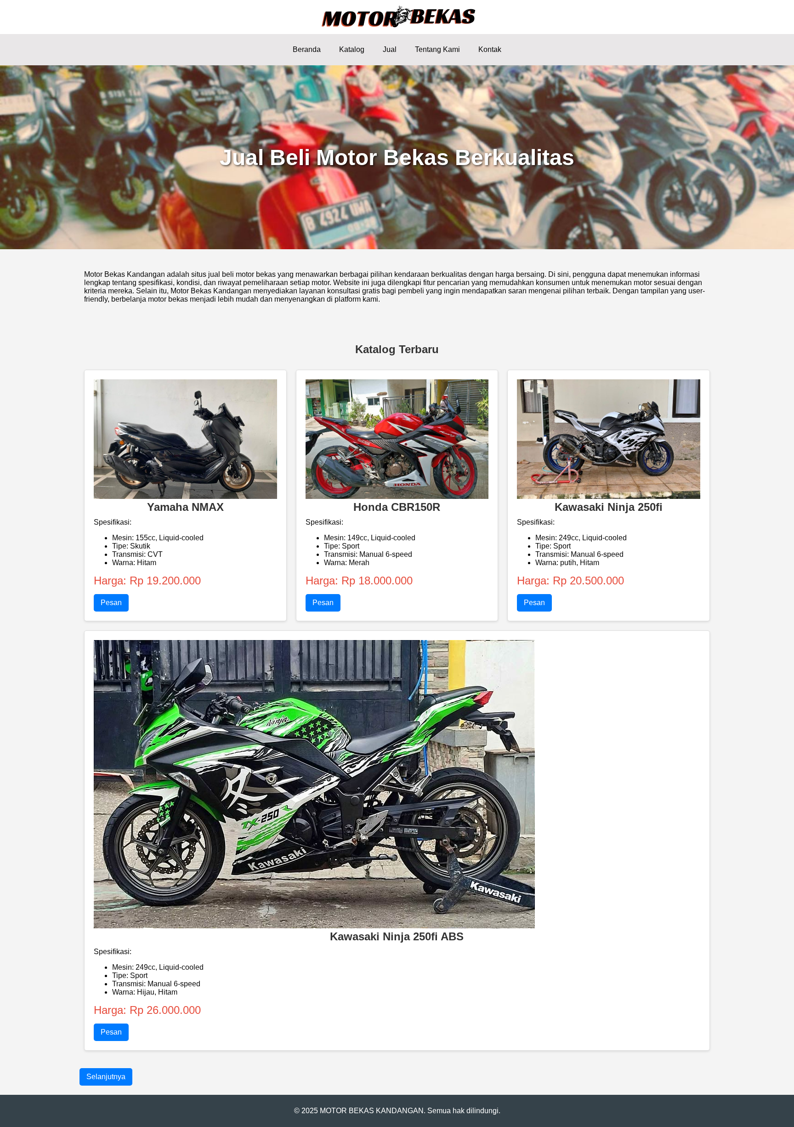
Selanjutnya (105, 1077)
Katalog (351, 49)
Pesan (111, 602)
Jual (390, 49)
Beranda (307, 49)
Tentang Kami (437, 49)
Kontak (489, 49)
